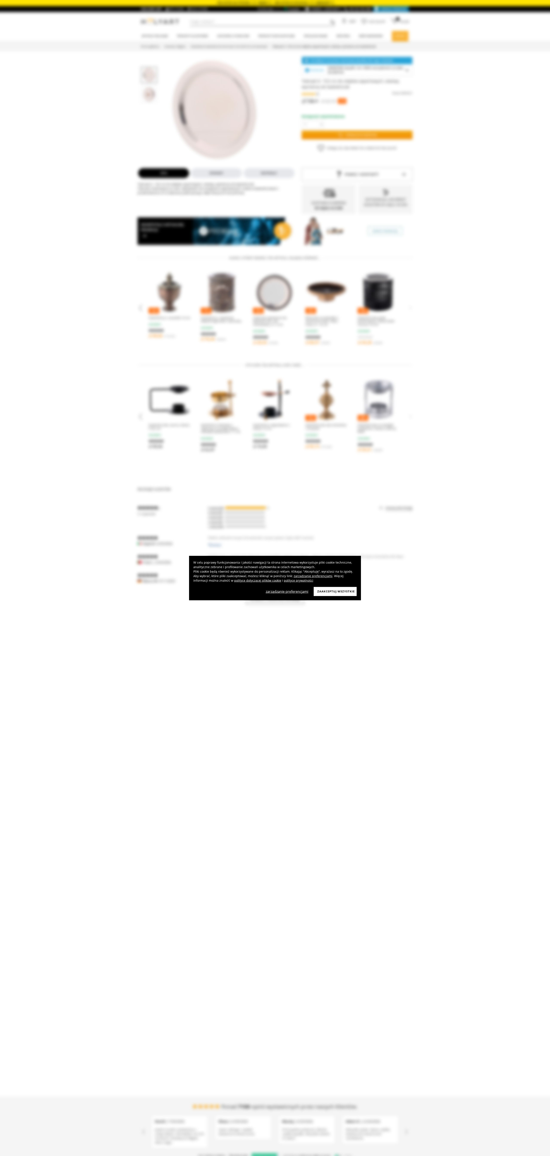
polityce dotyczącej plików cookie (257, 580)
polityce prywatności (298, 580)
